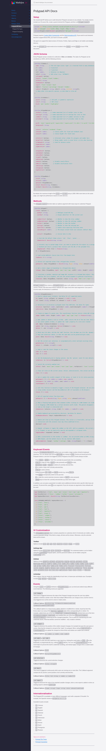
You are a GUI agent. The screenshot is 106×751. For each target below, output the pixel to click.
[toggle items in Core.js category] (29, 10)
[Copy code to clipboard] (92, 26)
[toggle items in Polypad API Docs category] (29, 26)
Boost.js (14, 21)
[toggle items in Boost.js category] (29, 21)
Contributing (15, 34)
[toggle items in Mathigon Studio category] (29, 23)
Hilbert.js (14, 18)
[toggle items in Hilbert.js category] (29, 18)
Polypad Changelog (18, 31)
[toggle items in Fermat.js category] (29, 13)
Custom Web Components (51, 35)
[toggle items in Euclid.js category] (29, 15)
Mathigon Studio (16, 23)
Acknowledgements (17, 37)
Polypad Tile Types (17, 29)
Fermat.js (14, 13)
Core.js (13, 10)
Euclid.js (14, 15)
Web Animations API (70, 35)
